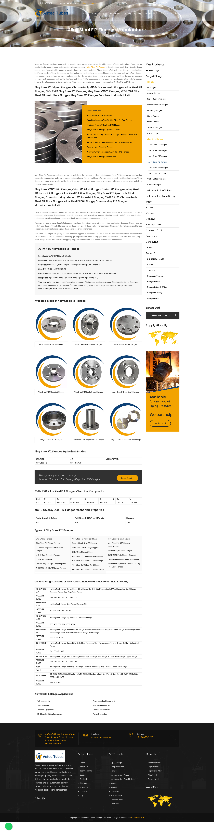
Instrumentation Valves (159, 190)
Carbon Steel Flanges (156, 179)
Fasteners (151, 236)
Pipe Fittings (152, 70)
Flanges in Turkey (154, 292)
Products (107, 13)
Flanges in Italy (153, 281)
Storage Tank (153, 224)
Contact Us (166, 13)
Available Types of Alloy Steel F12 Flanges (103, 125)
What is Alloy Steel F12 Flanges (99, 115)
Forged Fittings (154, 76)
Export (118, 13)
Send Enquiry (127, 478)
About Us (95, 13)
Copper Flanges (154, 184)
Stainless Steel (154, 763)
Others (149, 264)
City (81, 795)
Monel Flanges (153, 116)
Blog (177, 13)
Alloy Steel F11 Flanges (157, 156)
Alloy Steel (152, 775)
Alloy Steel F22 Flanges (158, 167)
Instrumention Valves (120, 775)
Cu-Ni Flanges (153, 133)
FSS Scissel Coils (155, 258)
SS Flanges (151, 87)
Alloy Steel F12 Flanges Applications (101, 157)
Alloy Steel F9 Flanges (157, 150)
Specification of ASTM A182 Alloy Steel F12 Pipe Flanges (109, 120)
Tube (149, 201)
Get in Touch (160, 423)
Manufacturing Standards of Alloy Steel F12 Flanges (108, 152)
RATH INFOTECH (137, 818)
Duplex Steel (153, 767)
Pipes (149, 247)
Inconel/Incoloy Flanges (157, 104)
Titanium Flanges (154, 127)
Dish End (150, 218)
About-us (84, 767)
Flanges (150, 81)
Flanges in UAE (153, 298)
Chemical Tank (154, 230)
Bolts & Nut (152, 241)
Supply (128, 13)
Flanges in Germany (155, 276)
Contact (83, 779)
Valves (149, 207)
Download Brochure (159, 315)
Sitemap (83, 783)
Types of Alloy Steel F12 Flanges (100, 147)
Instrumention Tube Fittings (161, 196)
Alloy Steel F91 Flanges (157, 173)
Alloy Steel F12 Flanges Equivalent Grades (103, 130)
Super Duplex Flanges (156, 99)
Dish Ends (115, 791)
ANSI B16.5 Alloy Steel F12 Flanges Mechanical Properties (110, 142)
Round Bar (151, 253)
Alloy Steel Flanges (155, 139)
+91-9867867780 (145, 737)
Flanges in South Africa (157, 287)
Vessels (150, 213)
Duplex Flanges (153, 93)
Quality (137, 13)
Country (150, 270)
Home (85, 13)
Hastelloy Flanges (154, 110)
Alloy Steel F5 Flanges (157, 144)
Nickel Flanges (153, 122)
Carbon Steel (153, 779)
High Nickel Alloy (155, 771)
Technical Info (151, 13)
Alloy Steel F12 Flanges (157, 162)
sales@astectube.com (70, 3)
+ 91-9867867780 (46, 3)
